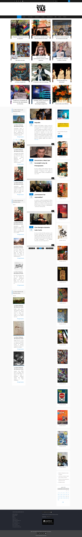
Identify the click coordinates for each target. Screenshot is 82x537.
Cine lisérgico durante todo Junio (42, 229)
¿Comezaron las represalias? (39, 196)
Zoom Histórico (50, 16)
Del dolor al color (20, 60)
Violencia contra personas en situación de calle (62, 37)
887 (38, 248)
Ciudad (24, 16)
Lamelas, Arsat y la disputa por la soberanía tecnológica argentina (41, 102)
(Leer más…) (36, 139)
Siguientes (51, 248)
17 (58, 496)
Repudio (37, 122)
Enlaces (64, 16)
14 (64, 494)
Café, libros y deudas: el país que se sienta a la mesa (41, 37)
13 (63, 494)
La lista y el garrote (20, 82)
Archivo (59, 16)
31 (58, 499)
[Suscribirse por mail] (22, 1)
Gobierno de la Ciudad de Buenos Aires (50, 514)
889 (42, 248)
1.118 (47, 248)
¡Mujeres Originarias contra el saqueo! (20, 37)
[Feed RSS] (20, 1)
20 (63, 496)
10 (58, 494)
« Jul (63, 502)
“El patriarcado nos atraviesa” (62, 81)
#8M (55, 16)
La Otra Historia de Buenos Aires (18, 125)
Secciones (37, 16)
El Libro (43, 16)
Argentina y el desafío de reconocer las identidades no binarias (20, 102)
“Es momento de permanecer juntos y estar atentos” (41, 58)
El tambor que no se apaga (41, 82)
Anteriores (31, 248)
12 (61, 494)
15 (66, 494)
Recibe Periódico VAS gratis (62, 131)
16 (68, 494)
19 (61, 496)
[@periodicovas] (15, 1)
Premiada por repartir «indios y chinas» (62, 59)
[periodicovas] (19, 1)
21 (64, 496)
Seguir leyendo (20, 137)
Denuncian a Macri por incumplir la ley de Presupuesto (42, 163)
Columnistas (30, 16)
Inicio (19, 16)
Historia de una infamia (61, 103)
